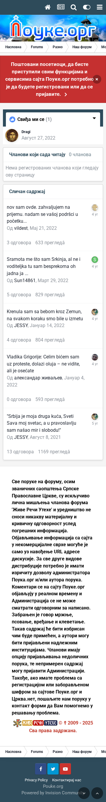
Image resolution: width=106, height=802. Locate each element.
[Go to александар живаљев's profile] (95, 357)
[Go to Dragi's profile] (11, 135)
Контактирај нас (66, 780)
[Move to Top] (97, 793)
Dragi (25, 132)
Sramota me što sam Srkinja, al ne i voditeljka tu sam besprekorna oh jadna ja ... (43, 266)
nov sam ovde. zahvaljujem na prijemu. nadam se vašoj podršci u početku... (42, 214)
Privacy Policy (36, 780)
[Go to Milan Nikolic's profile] (95, 207)
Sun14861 (25, 280)
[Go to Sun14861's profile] (95, 259)
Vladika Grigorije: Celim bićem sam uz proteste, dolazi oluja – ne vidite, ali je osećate (43, 363)
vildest (21, 228)
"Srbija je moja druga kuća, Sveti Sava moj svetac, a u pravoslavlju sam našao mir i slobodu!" (41, 423)
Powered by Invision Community (53, 792)
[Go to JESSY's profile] (95, 312)
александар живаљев (38, 378)
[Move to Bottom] (84, 793)
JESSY (21, 325)
